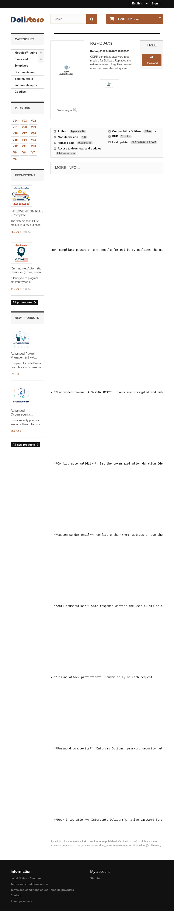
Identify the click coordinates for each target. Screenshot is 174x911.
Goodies (20, 91)
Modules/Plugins (26, 52)
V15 (15, 139)
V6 (15, 158)
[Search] (91, 19)
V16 (33, 133)
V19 (33, 127)
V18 (15, 133)
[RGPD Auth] (109, 89)
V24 (15, 120)
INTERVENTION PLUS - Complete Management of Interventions (27, 213)
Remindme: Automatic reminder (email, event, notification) (26, 270)
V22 (33, 120)
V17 (24, 133)
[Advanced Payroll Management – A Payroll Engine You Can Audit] (21, 338)
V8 (24, 152)
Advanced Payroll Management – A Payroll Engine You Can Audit (27, 355)
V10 (33, 146)
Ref (92, 51)
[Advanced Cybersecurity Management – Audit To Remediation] (21, 395)
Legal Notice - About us (26, 878)
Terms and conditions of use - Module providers (42, 889)
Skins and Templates (21, 62)
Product (129, 19)
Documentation (25, 72)
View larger (64, 110)
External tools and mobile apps (26, 82)
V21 (15, 127)
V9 (15, 152)
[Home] (27, 19)
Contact (16, 895)
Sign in (156, 3)
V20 (24, 127)
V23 (24, 120)
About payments (21, 901)
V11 (24, 146)
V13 (33, 139)
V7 (33, 152)
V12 (15, 146)
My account (100, 871)
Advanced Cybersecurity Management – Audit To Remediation (27, 412)
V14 (24, 139)
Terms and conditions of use (29, 884)
